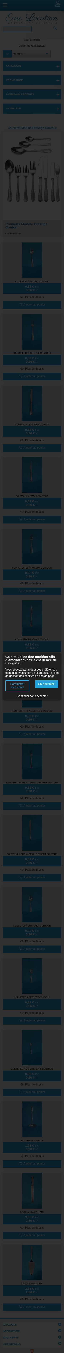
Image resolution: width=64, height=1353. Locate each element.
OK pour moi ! (46, 683)
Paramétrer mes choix (17, 685)
